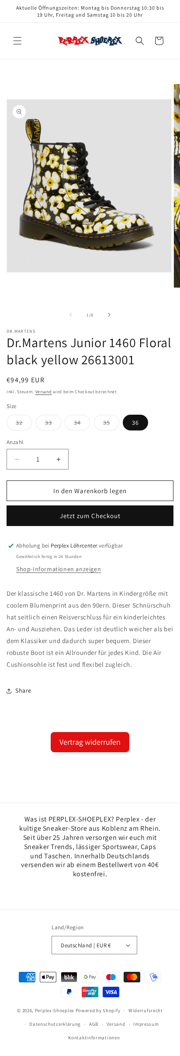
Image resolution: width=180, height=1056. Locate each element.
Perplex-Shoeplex (54, 1010)
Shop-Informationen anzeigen (58, 569)
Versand (43, 392)
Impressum (146, 1024)
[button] (17, 40)
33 (53, 424)
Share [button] (23, 690)
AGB (93, 1024)
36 (135, 423)
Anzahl (15, 442)
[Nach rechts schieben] (109, 314)
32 (24, 424)
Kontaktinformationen (94, 1038)
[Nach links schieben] (70, 314)
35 (111, 424)
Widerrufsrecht (145, 1010)
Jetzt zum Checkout (90, 516)
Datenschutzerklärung (55, 1024)
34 (82, 424)
